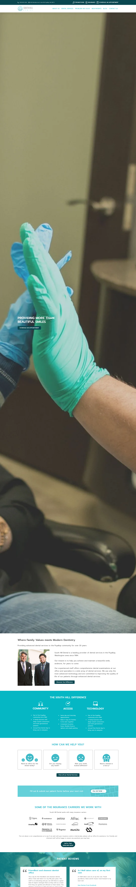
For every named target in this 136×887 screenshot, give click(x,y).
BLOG (105, 9)
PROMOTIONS (79, 2)
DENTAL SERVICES (67, 9)
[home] (26, 8)
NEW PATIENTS (96, 9)
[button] (56, 8)
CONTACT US (113, 9)
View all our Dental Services (67, 775)
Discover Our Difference (65, 682)
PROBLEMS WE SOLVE (82, 9)
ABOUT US (55, 9)
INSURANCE (91, 2)
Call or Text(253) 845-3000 (68, 844)
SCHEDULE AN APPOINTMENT (108, 2)
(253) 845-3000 (23, 2)
